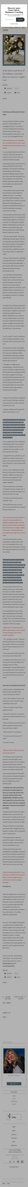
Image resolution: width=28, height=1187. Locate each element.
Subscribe (20, 19)
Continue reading (14, 23)
